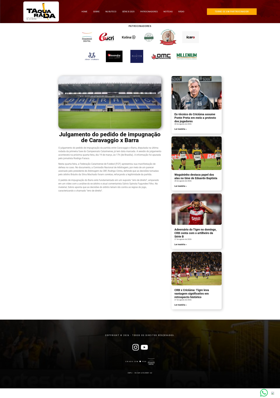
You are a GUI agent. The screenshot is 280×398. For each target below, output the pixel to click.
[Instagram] (135, 347)
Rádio (181, 11)
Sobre (96, 11)
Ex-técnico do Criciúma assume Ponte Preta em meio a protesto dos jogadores (195, 117)
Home (84, 11)
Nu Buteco (110, 11)
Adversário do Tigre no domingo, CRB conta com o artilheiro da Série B (195, 233)
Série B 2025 (128, 11)
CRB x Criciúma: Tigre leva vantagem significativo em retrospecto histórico (191, 293)
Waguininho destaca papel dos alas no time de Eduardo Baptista (195, 176)
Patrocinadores (149, 11)
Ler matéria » (180, 129)
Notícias (168, 11)
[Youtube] (144, 347)
